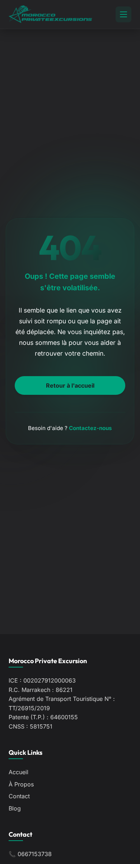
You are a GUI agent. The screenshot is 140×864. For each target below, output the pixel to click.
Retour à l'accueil (70, 385)
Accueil (18, 772)
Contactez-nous (90, 428)
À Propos (21, 784)
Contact (19, 796)
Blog (15, 808)
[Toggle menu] (123, 14)
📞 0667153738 (30, 854)
